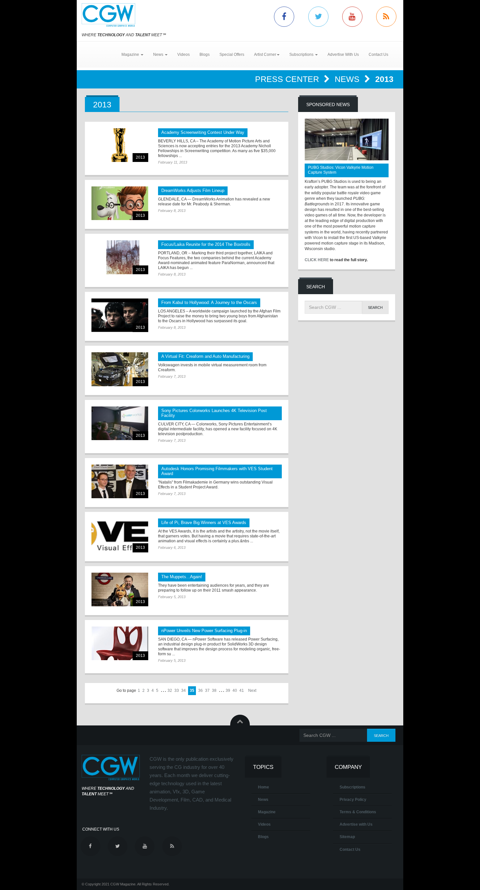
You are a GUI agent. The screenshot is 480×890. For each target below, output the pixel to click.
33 (176, 690)
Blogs (205, 54)
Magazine (267, 812)
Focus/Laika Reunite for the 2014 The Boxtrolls (205, 244)
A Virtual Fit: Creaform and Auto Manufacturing (205, 356)
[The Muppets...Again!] (119, 589)
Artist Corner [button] (265, 54)
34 (183, 690)
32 (170, 690)
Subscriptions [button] (301, 54)
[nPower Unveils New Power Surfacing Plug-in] (119, 643)
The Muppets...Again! (181, 576)
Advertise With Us (343, 54)
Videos (183, 54)
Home (263, 787)
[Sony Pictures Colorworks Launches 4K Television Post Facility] (119, 423)
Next (252, 690)
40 (234, 690)
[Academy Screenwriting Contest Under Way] (119, 145)
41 (241, 690)
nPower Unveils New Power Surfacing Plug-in (204, 630)
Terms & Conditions (358, 812)
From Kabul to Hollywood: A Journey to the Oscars (209, 302)
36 (200, 690)
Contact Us (378, 54)
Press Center (288, 79)
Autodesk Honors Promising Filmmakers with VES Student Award (217, 471)
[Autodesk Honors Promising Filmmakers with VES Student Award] (119, 481)
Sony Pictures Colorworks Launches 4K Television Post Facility (214, 413)
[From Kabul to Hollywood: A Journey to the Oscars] (119, 315)
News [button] (158, 54)
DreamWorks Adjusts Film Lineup (192, 190)
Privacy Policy (353, 799)
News (348, 79)
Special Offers (231, 54)
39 (228, 690)
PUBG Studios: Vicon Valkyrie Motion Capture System (341, 170)
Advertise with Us (356, 824)
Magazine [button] (130, 54)
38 (214, 690)
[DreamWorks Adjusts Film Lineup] (119, 203)
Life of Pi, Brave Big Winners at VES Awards (203, 522)
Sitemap (347, 836)
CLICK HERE (317, 260)
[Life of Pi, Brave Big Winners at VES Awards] (119, 535)
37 (207, 690)
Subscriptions (352, 787)
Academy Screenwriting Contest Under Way (202, 132)
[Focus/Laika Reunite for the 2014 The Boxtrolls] (119, 257)
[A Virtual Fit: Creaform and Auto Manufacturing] (119, 369)
